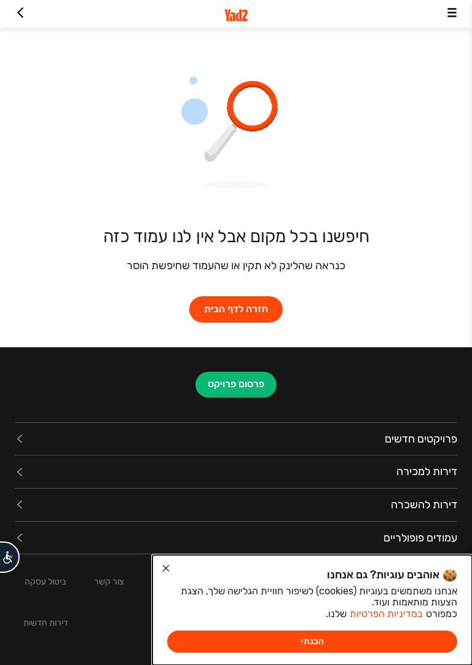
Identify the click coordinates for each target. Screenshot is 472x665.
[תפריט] (452, 14)
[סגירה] (166, 568)
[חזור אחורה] (20, 14)
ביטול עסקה (45, 581)
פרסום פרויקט (236, 384)
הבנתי (312, 641)
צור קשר (109, 581)
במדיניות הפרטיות (386, 614)
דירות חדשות (45, 623)
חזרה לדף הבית (236, 309)
